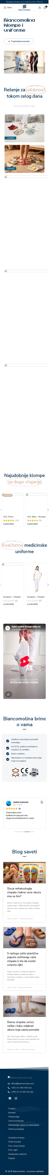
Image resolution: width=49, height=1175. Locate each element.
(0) (16, 601)
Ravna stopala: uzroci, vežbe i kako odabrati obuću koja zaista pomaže (23, 1026)
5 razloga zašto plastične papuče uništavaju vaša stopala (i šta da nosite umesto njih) (22, 959)
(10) (17, 520)
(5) (40, 520)
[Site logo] (24, 7)
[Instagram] (16, 1098)
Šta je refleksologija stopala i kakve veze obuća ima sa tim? (24, 892)
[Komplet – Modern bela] (36, 579)
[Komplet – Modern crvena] (12, 579)
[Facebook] (10, 1098)
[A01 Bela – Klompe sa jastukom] (36, 503)
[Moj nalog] (39, 7)
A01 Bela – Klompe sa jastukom (36, 518)
